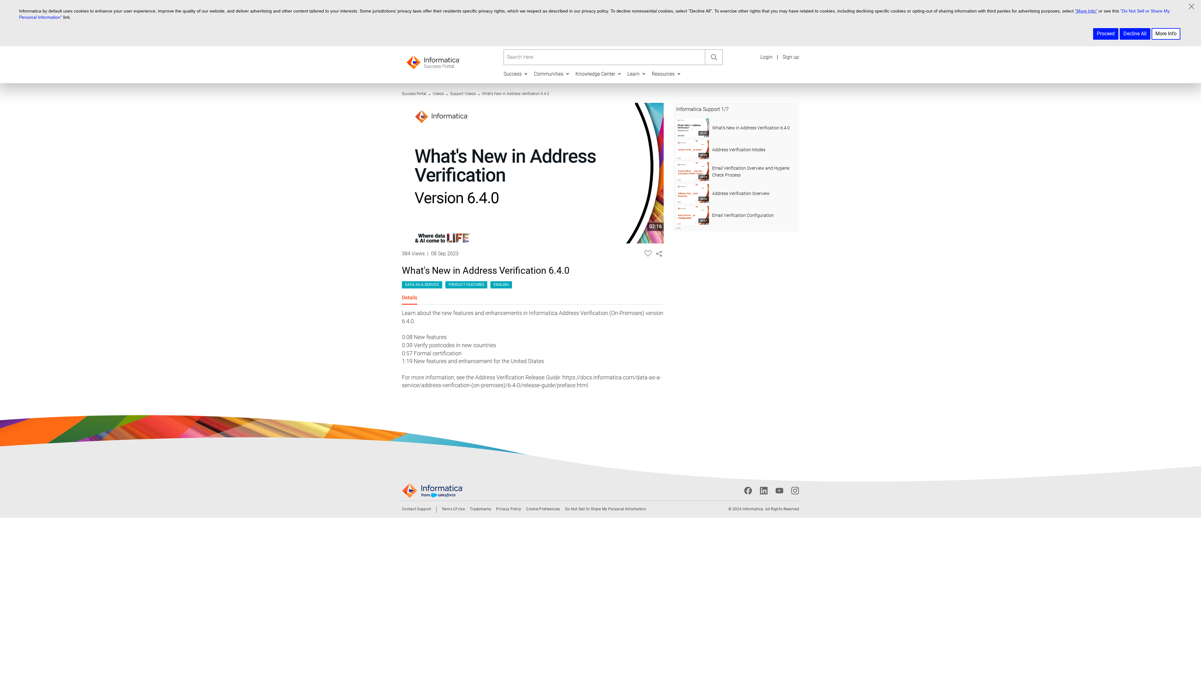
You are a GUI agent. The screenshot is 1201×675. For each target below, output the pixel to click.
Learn (633, 74)
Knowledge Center (595, 74)
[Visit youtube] (779, 491)
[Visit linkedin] (764, 491)
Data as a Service (422, 284)
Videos (438, 94)
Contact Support (416, 509)
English (501, 284)
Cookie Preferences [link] (543, 509)
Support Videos (463, 94)
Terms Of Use (453, 509)
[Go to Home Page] (433, 60)
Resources (663, 74)
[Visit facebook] (748, 491)
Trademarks (480, 509)
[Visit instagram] (795, 491)
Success (513, 74)
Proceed (1106, 34)
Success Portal (414, 94)
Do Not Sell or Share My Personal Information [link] (605, 509)
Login (766, 57)
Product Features (466, 284)
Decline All (1135, 34)
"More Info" (1086, 10)
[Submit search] (713, 57)
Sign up (791, 57)
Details (409, 298)
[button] (525, 73)
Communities (548, 74)
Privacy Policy (508, 509)
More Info (1166, 34)
